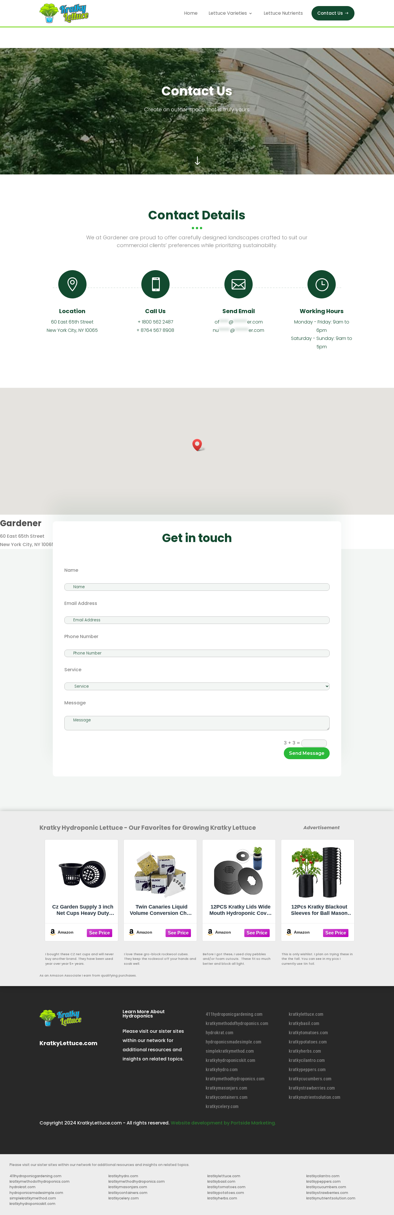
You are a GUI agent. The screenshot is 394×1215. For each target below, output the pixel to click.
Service (72, 669)
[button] (199, 445)
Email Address (80, 603)
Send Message (306, 753)
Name (71, 570)
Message (75, 702)
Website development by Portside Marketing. (223, 1123)
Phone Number (81, 636)
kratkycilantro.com (307, 1060)
